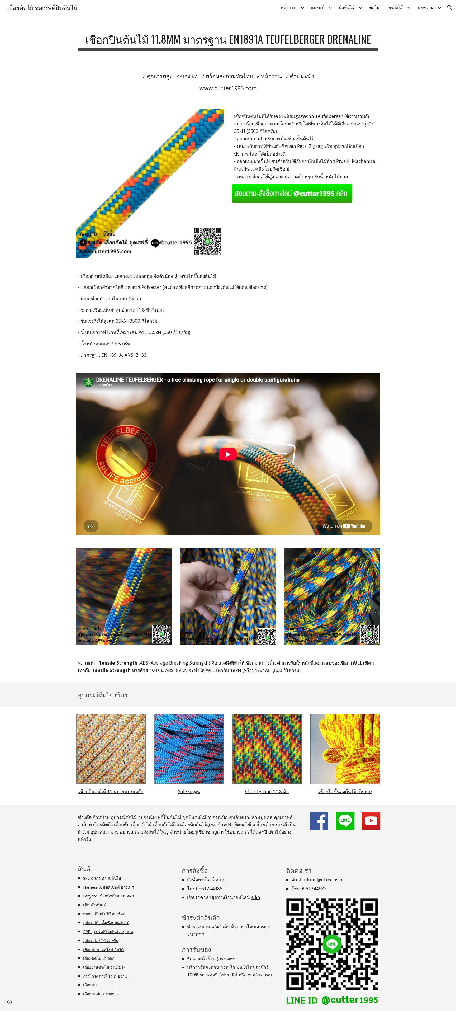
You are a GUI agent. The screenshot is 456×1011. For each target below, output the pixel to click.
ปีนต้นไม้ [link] (347, 7)
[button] (449, 7)
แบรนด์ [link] (317, 7)
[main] (228, 38)
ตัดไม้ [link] (374, 7)
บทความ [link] (425, 7)
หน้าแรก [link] (288, 7)
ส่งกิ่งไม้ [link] (395, 7)
